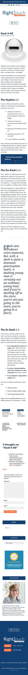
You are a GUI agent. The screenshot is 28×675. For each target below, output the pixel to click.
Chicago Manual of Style (8, 195)
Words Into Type (12, 388)
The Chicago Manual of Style (15, 394)
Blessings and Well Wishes (21, 424)
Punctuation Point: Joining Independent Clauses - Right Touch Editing (16, 457)
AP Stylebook (12, 190)
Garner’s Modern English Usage (16, 391)
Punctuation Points (6, 413)
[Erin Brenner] (14, 593)
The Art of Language (7, 415)
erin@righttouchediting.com (15, 2)
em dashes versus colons (13, 228)
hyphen (19, 414)
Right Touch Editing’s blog (17, 160)
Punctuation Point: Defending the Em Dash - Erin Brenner (16, 463)
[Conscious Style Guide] (14, 569)
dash (18, 412)
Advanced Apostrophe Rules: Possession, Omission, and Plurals (7, 427)
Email (6, 506)
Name (6, 500)
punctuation (21, 416)
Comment (7, 481)
